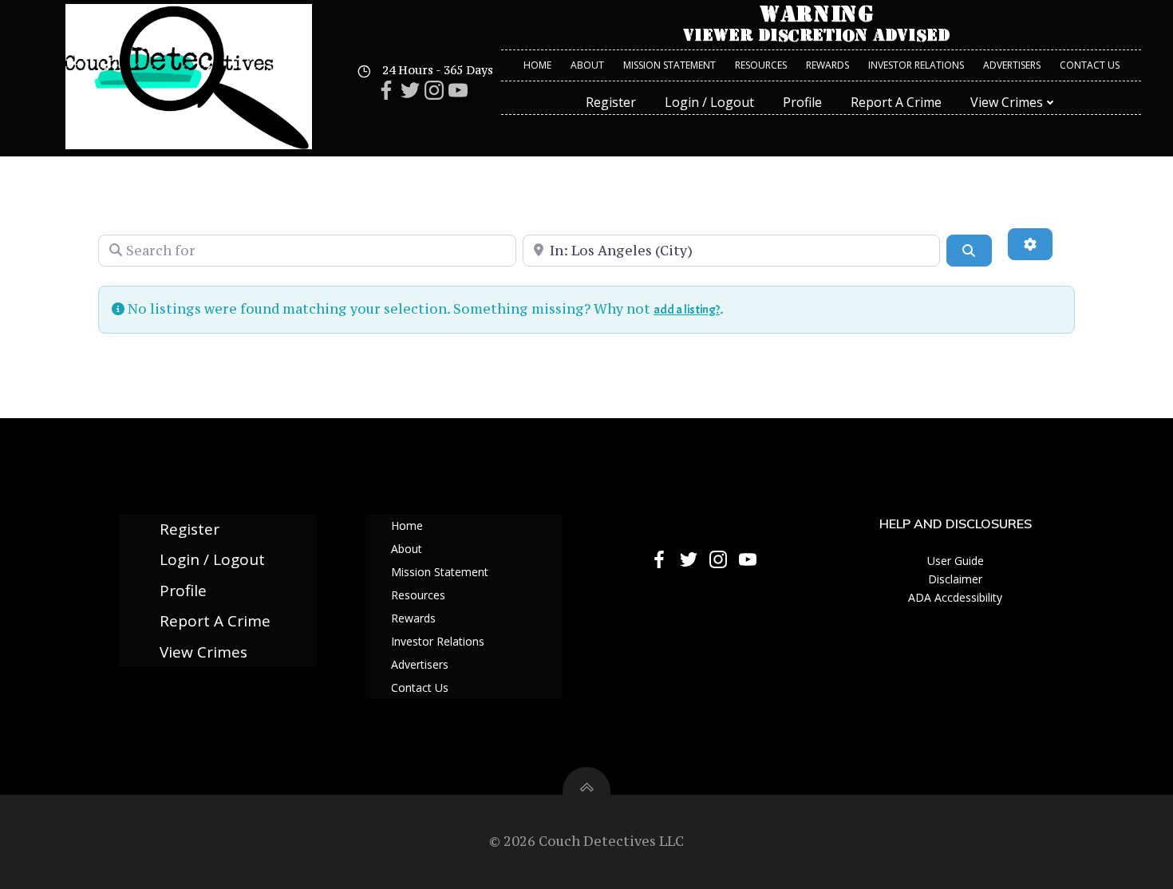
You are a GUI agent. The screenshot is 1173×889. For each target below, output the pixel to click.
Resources (761, 65)
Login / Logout (709, 102)
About (587, 65)
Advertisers (1012, 65)
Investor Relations (916, 65)
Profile (802, 102)
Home (537, 65)
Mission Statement (669, 65)
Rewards (827, 65)
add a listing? (687, 310)
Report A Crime (896, 102)
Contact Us (1090, 65)
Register (611, 102)
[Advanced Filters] (1030, 244)
